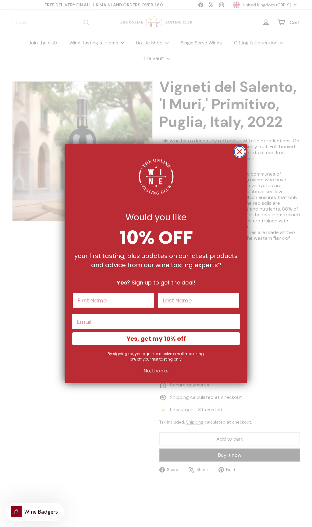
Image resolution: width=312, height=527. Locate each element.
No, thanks (156, 370)
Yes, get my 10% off (156, 338)
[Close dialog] (239, 151)
